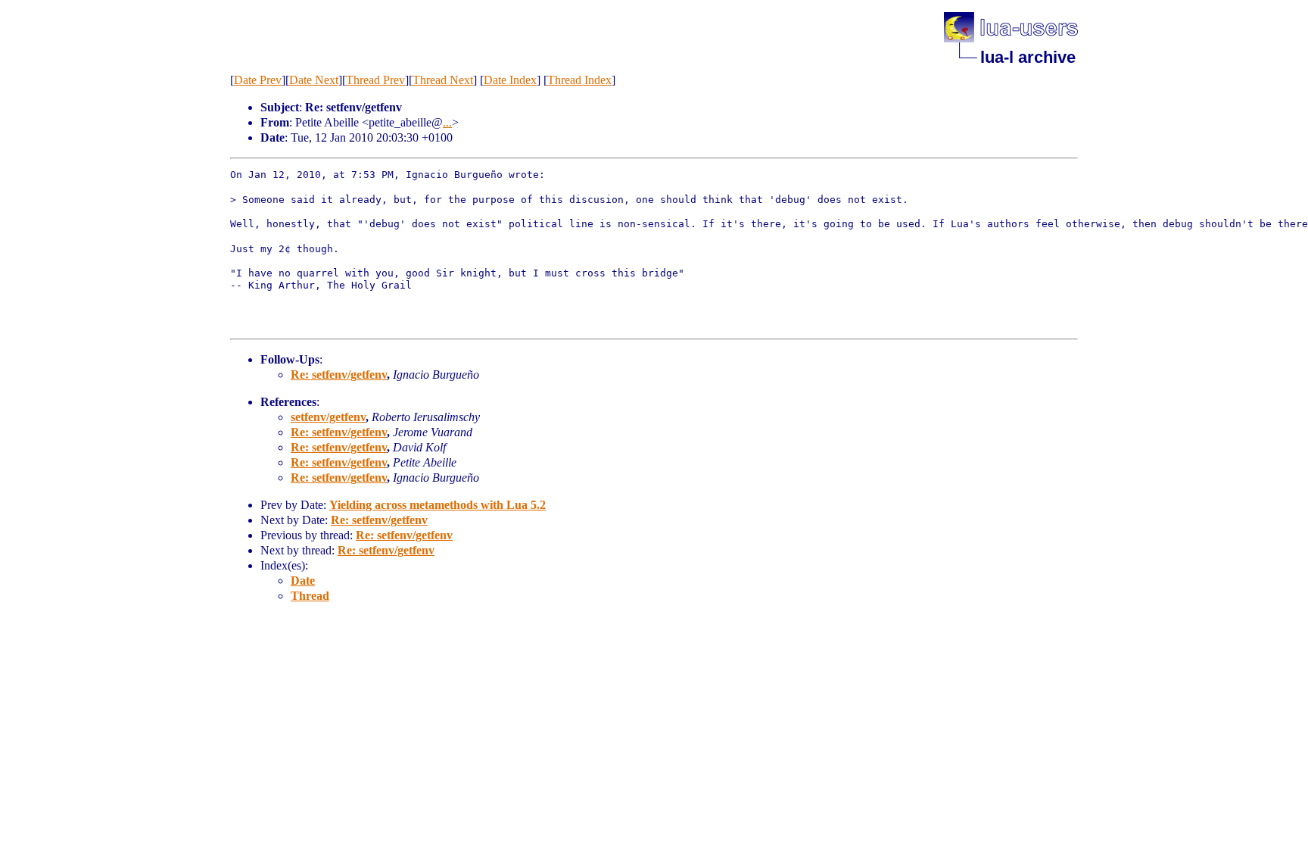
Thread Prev (375, 79)
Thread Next (443, 79)
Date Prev (258, 79)
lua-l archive (1028, 57)
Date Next (313, 79)
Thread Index (579, 79)
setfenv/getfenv (328, 417)
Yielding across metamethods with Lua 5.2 (437, 504)
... (447, 122)
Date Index (510, 79)
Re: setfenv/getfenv (339, 374)
